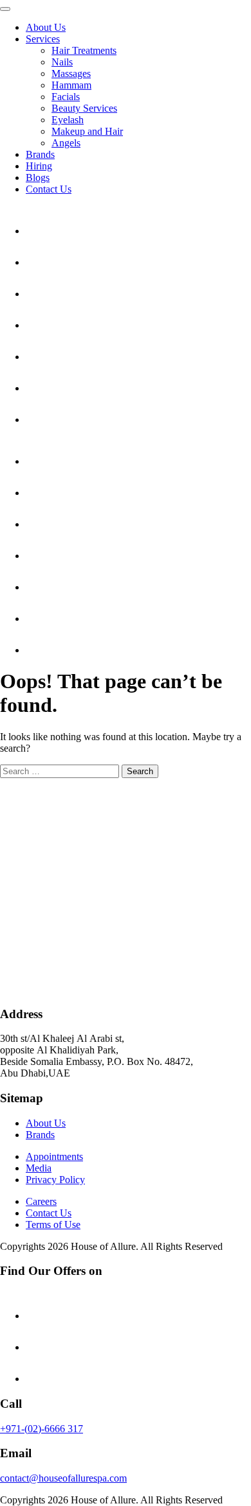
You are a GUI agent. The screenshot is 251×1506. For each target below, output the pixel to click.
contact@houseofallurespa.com (63, 1478)
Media (38, 1168)
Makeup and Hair (87, 131)
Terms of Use (53, 1224)
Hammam (71, 85)
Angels (65, 142)
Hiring (39, 165)
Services (43, 38)
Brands (40, 154)
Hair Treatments (83, 50)
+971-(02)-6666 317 (41, 1428)
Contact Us (48, 189)
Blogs (38, 177)
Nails (62, 61)
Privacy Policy (55, 1179)
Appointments (54, 1156)
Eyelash (67, 119)
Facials (65, 96)
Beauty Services (84, 108)
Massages (71, 73)
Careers (41, 1201)
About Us (46, 27)
